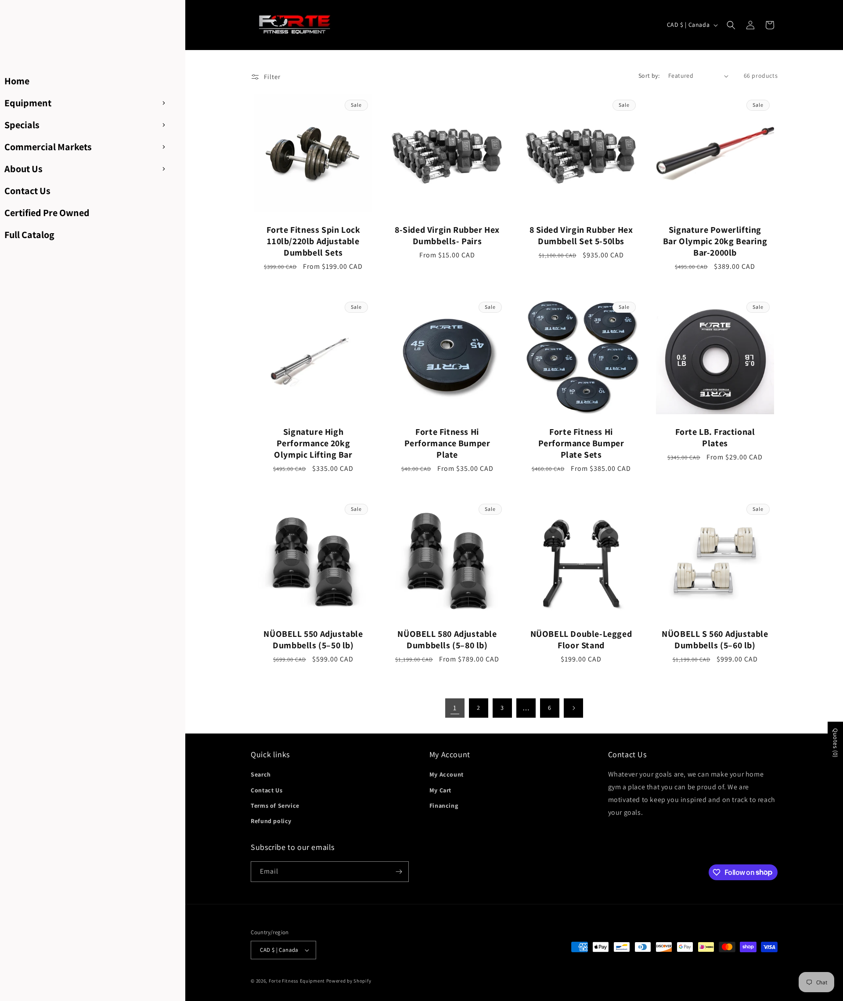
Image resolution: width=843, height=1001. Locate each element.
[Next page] (573, 708)
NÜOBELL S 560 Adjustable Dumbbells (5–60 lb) (715, 639)
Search (261, 774)
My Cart (440, 790)
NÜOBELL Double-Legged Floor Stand (581, 639)
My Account (446, 774)
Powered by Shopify (348, 981)
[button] (731, 25)
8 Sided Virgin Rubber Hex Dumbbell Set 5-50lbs (581, 235)
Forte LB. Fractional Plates (715, 437)
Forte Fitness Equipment (297, 981)
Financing (443, 805)
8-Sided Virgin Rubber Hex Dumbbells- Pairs (447, 235)
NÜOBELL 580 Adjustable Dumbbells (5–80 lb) (447, 639)
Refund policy (271, 821)
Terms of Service (275, 805)
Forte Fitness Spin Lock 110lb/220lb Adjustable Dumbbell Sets (313, 241)
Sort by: (648, 76)
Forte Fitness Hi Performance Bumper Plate (447, 443)
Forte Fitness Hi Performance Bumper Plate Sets (581, 443)
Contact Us (266, 790)
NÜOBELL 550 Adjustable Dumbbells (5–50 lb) (313, 639)
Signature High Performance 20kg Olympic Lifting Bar (313, 443)
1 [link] (455, 707)
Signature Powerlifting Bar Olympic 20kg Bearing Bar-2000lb (715, 241)
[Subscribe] (398, 871)
